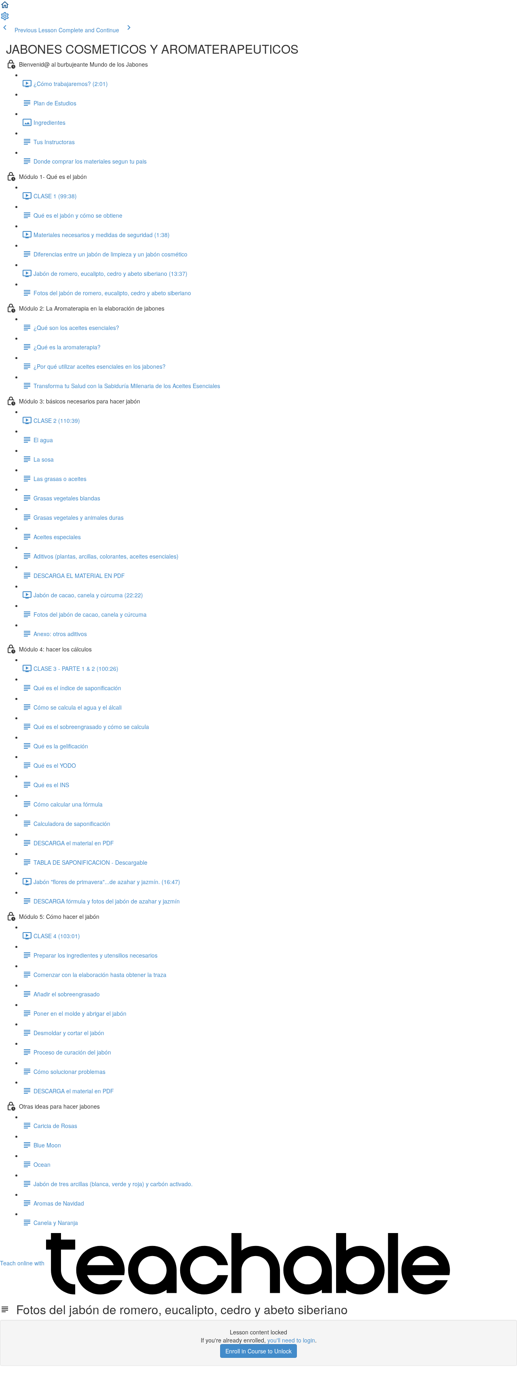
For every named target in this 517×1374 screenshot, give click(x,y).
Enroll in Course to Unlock (258, 1351)
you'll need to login (291, 1340)
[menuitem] (5, 19)
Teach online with (23, 1263)
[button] (5, 7)
